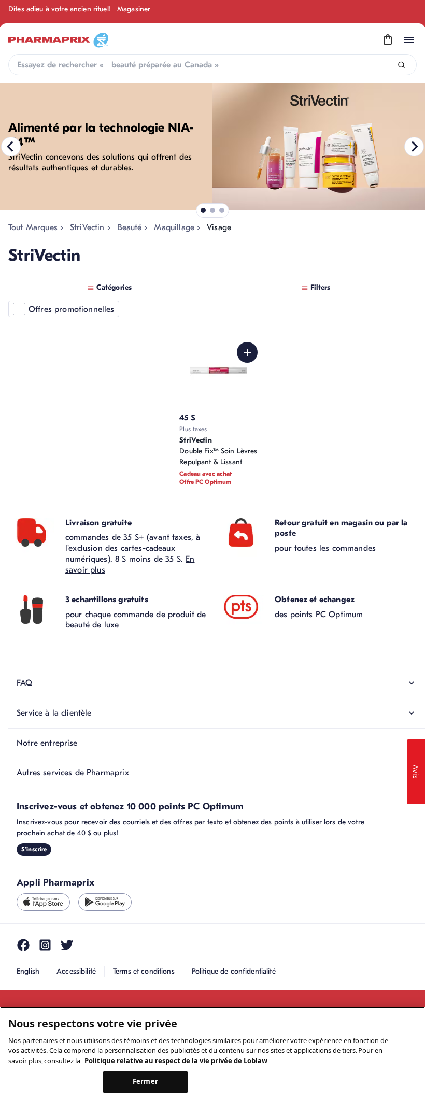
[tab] (203, 210)
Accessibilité (76, 971)
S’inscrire (34, 849)
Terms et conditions (144, 971)
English (28, 971)
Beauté (129, 227)
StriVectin (87, 227)
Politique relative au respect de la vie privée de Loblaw (175, 1060)
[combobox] (212, 64)
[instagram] (45, 945)
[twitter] (67, 945)
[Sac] (387, 40)
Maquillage (174, 227)
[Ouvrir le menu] (409, 40)
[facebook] (23, 945)
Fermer (145, 1081)
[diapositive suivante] (414, 146)
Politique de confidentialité (234, 971)
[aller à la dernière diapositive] (11, 146)
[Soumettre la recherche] (401, 65)
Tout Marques (33, 227)
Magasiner (133, 9)
